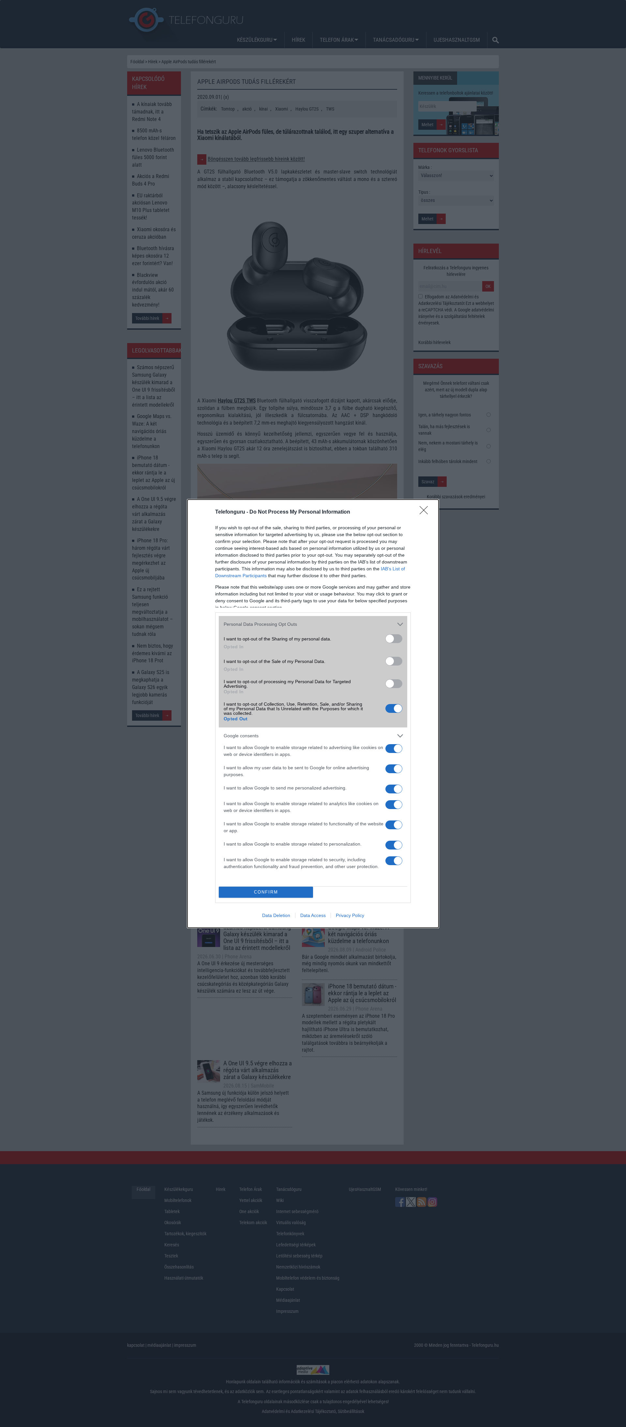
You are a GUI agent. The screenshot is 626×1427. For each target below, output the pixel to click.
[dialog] (313, 714)
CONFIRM (266, 892)
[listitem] (313, 624)
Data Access (313, 915)
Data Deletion (276, 915)
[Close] (426, 512)
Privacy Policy (350, 915)
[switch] (393, 638)
